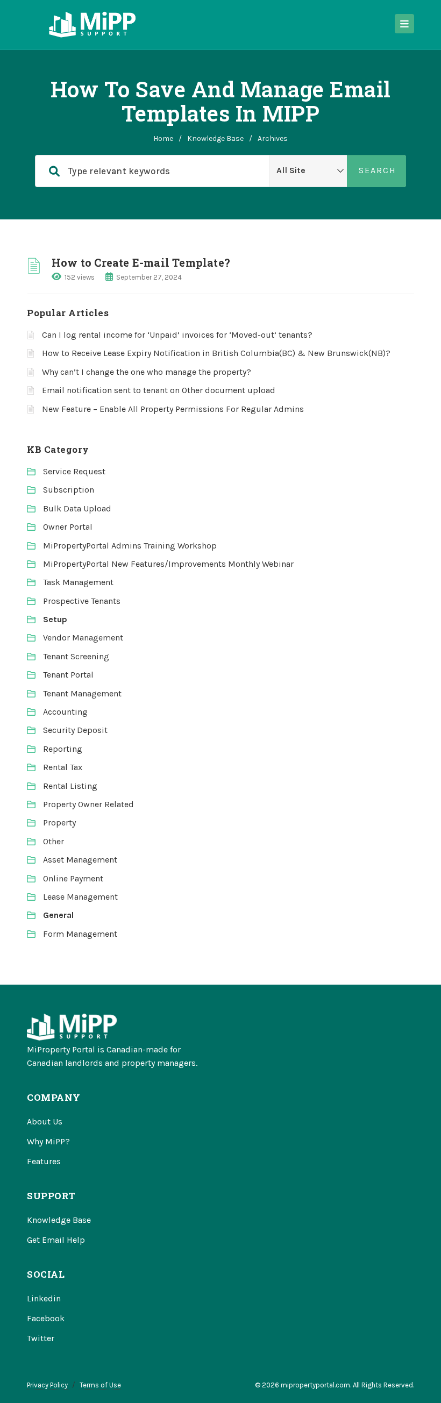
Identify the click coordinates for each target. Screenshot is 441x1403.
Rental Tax (62, 767)
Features (44, 1161)
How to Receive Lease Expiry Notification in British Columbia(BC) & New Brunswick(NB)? (216, 353)
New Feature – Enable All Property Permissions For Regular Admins (173, 409)
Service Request (74, 471)
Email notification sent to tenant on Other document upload (158, 390)
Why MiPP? (48, 1141)
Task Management (78, 582)
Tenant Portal (68, 675)
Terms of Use (100, 1385)
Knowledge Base (215, 138)
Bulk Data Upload (77, 508)
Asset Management (80, 859)
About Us (44, 1121)
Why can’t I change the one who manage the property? (146, 372)
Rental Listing (70, 786)
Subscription (68, 490)
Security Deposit (75, 730)
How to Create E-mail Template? (141, 262)
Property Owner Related (88, 804)
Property (59, 822)
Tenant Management (82, 693)
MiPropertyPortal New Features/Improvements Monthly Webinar (168, 564)
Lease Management (80, 897)
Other (53, 841)
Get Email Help (56, 1240)
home (163, 138)
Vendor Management (83, 637)
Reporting (62, 749)
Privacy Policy (47, 1385)
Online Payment (73, 878)
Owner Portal (68, 527)
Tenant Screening (76, 656)
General (58, 915)
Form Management (80, 934)
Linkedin (44, 1298)
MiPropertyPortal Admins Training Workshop (130, 545)
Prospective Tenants (81, 601)
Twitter (40, 1338)
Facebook (46, 1318)
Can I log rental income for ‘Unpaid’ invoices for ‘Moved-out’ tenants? (177, 335)
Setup (55, 619)
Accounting (65, 712)
